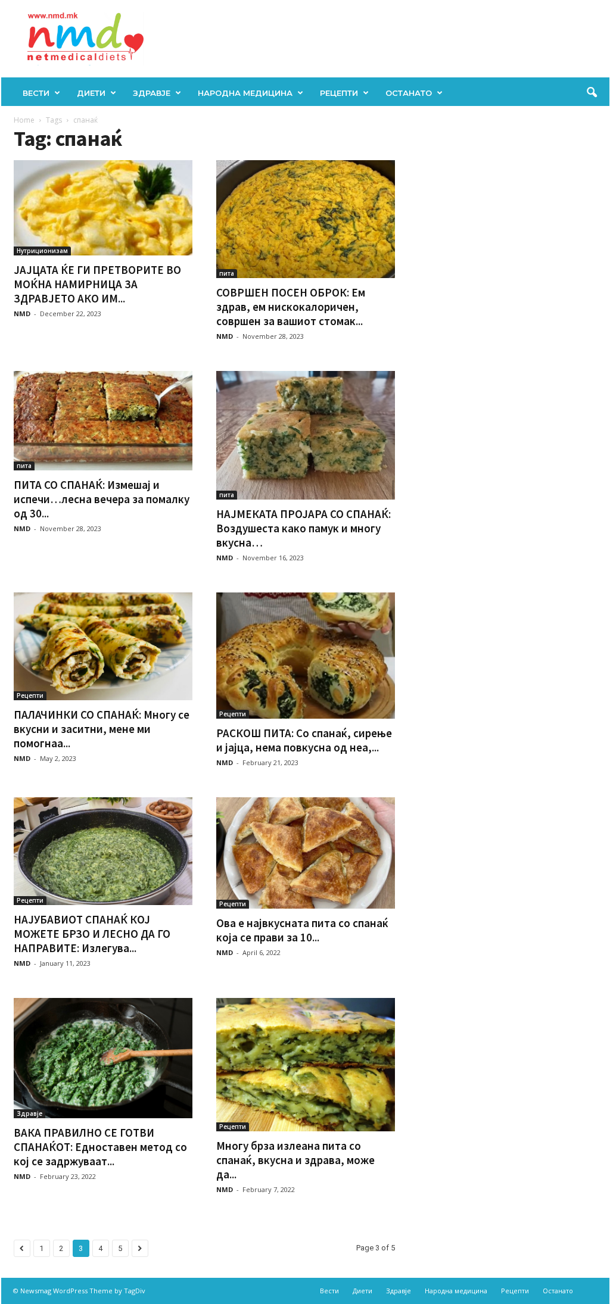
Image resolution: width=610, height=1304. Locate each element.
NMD (22, 313)
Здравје (151, 93)
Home (24, 120)
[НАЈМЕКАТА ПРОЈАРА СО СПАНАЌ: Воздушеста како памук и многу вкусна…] (305, 435)
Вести (36, 93)
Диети (91, 93)
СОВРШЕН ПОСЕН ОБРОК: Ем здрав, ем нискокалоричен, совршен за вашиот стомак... (290, 306)
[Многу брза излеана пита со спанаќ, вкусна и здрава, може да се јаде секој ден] (305, 1064)
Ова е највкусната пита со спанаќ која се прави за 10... (302, 930)
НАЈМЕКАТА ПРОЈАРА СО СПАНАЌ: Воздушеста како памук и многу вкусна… (303, 528)
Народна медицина (245, 93)
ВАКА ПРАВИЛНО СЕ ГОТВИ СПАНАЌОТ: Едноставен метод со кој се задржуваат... (100, 1146)
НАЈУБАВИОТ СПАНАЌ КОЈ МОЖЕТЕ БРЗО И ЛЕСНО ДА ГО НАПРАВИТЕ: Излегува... (92, 933)
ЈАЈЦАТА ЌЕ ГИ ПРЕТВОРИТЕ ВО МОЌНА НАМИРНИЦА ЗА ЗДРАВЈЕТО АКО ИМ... (97, 284)
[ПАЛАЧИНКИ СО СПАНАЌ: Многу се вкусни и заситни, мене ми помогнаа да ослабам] (103, 646)
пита (226, 273)
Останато (408, 93)
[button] (591, 93)
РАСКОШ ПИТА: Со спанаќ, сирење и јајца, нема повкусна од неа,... (304, 740)
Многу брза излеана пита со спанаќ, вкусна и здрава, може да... (295, 1159)
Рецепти (339, 93)
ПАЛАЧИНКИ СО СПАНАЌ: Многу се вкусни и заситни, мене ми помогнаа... (101, 728)
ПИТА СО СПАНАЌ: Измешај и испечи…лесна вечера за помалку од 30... (101, 499)
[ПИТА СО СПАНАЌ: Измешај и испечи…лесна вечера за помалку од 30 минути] (103, 420)
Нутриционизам (42, 251)
